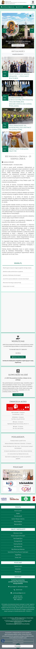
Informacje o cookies (18, 642)
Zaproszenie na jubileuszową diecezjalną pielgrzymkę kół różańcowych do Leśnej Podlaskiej (21, 102)
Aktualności (18, 52)
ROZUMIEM (18, 646)
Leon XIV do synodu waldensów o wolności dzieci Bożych (16, 278)
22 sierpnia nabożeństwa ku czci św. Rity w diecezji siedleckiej (18, 451)
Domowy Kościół (18, 541)
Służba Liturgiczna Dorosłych (18, 535)
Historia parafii (18, 510)
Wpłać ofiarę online (19, 357)
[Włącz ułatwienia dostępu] (34, 7)
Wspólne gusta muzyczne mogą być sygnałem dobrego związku (17, 267)
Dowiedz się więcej (15, 45)
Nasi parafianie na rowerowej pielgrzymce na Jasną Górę (20, 127)
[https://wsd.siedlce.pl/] (18, 499)
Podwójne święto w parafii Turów (18, 440)
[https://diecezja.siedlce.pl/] (7, 499)
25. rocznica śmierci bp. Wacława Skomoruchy (18, 454)
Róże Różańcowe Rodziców (18, 549)
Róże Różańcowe (18, 546)
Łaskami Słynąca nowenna (18, 519)
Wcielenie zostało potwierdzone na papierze (13, 271)
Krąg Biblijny (18, 554)
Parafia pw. (15, 2)
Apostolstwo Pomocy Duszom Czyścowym (18, 552)
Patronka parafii (18, 516)
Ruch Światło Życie (18, 538)
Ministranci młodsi (18, 533)
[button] (26, 16)
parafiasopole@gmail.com (8, 7)
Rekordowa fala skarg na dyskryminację (12, 282)
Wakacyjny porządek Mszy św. (18, 150)
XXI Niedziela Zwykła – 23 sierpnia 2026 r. (18, 157)
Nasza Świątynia (18, 521)
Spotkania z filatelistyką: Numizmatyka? (12, 275)
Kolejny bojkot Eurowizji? (8, 286)
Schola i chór (18, 557)
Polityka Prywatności (18, 640)
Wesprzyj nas (18, 571)
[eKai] (30, 499)
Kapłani (18, 513)
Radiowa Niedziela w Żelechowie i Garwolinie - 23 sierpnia (18, 443)
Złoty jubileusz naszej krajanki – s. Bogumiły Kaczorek (19, 76)
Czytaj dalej (17, 394)
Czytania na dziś (18, 566)
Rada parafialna (18, 524)
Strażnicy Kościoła (18, 544)
